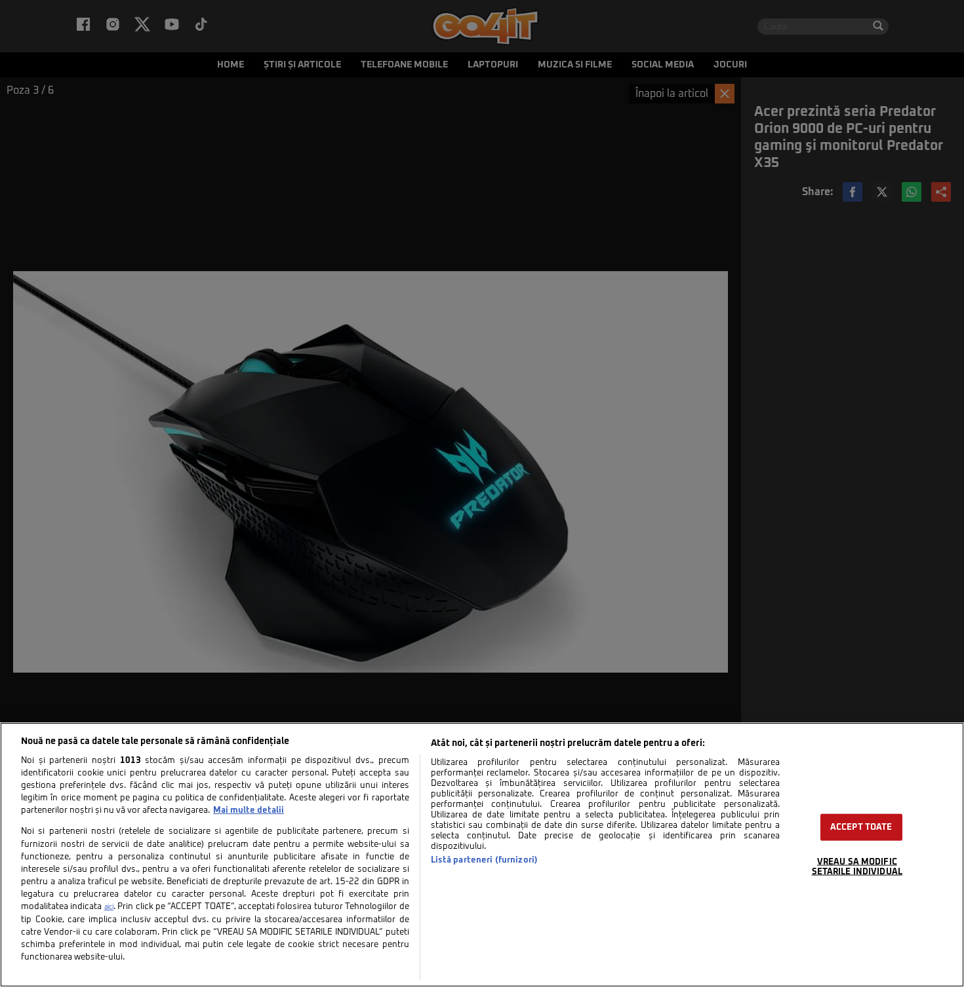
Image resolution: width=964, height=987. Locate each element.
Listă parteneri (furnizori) (484, 860)
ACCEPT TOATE (861, 827)
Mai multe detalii (248, 810)
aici (108, 907)
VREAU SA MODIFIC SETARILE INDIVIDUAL (857, 867)
